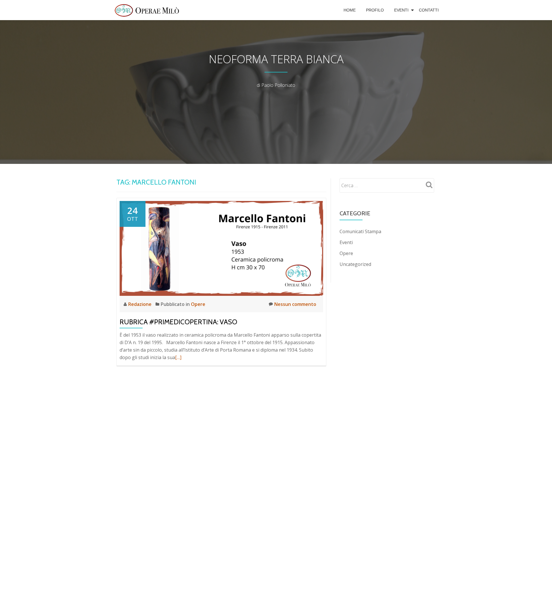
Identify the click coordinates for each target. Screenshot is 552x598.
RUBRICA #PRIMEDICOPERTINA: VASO (178, 322)
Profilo (375, 10)
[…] (178, 357)
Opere (198, 304)
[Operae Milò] (148, 10)
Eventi (401, 10)
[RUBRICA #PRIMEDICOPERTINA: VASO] (221, 248)
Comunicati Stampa (360, 231)
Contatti (429, 10)
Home (350, 10)
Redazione (140, 304)
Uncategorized (355, 264)
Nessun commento (295, 304)
